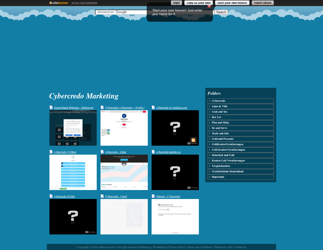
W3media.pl (159, 247)
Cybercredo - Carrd (116, 196)
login (176, 2)
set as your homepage (84, 2)
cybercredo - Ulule (115, 152)
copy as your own (198, 2)
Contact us (240, 247)
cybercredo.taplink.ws (168, 152)
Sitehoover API (223, 247)
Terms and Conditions (200, 247)
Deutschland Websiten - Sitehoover (73, 107)
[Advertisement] (161, 51)
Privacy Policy (177, 247)
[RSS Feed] (193, 140)
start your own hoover (232, 2)
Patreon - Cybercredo (168, 196)
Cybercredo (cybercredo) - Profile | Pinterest (124, 108)
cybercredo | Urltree (65, 152)
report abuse (262, 2)
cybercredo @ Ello (64, 196)
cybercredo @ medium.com (171, 107)
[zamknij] (209, 6)
